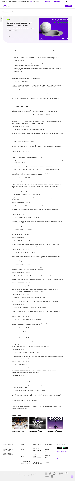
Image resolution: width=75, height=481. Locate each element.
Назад (6, 11)
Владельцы (23, 451)
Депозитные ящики (48, 449)
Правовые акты (23, 456)
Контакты (58, 453)
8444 (58, 458)
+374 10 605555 (60, 456)
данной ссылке (35, 385)
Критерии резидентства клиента (37, 451)
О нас (28, 1)
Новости (31, 1)
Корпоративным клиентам (13, 1)
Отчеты (22, 454)
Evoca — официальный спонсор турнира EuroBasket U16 (19, 430)
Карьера (37, 1)
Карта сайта (47, 462)
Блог (34, 1)
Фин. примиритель (36, 459)
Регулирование (35, 454)
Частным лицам (5, 1)
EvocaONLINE (68, 5)
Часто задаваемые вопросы (48, 452)
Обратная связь (48, 460)
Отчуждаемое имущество (25, 461)
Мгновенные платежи (22, 1)
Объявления (47, 455)
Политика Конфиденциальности (37, 457)
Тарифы (22, 458)
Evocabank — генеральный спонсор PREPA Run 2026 (36, 430)
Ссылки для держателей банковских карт (37, 466)
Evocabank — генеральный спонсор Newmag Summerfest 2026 (55, 431)
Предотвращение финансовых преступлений (38, 463)
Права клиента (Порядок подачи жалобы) (37, 448)
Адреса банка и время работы (62, 451)
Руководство (23, 449)
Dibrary (46, 457)
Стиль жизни (21, 11)
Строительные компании (25, 463)
